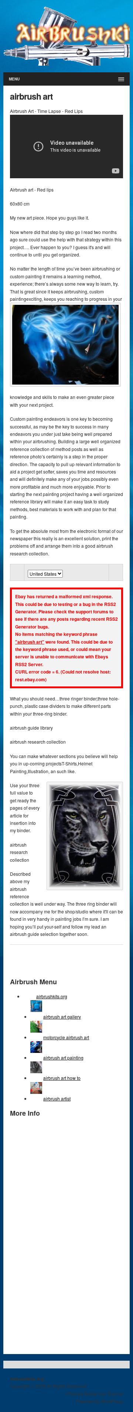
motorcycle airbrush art (66, 1037)
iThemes (114, 1394)
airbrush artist (57, 1098)
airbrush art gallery (62, 1016)
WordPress (112, 1401)
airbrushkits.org (51, 996)
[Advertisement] (39, 1235)
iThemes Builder (82, 1394)
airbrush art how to (62, 1078)
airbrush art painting (63, 1057)
